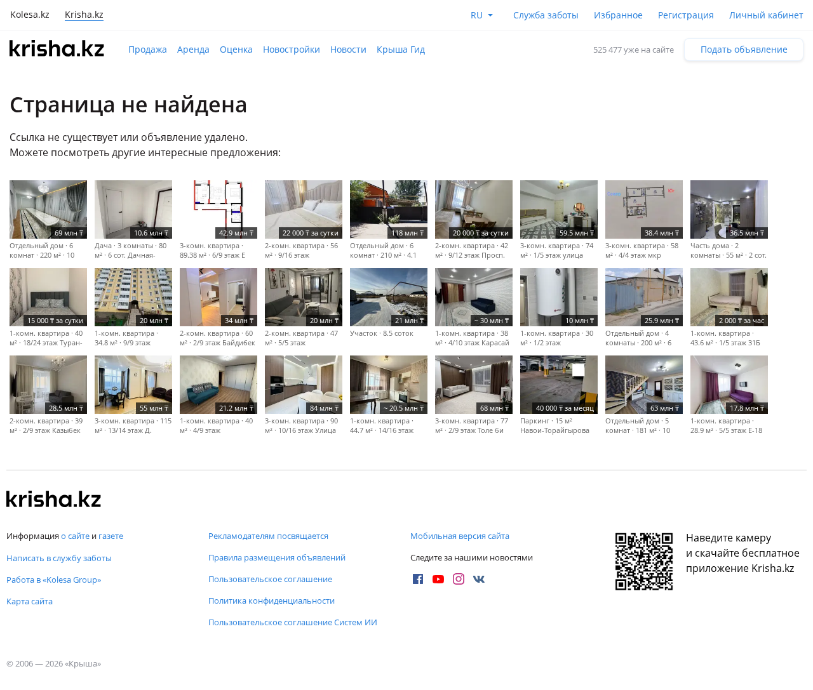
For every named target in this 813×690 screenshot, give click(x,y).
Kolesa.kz (30, 14)
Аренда (193, 49)
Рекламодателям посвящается (268, 535)
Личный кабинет (766, 15)
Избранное (618, 15)
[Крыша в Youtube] (438, 579)
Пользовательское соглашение (270, 579)
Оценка (236, 49)
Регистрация (686, 15)
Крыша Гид (401, 49)
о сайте (75, 535)
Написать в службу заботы (59, 558)
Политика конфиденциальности (271, 600)
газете (110, 535)
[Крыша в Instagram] (458, 579)
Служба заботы (546, 15)
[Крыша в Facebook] (418, 579)
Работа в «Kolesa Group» (53, 579)
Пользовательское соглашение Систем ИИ (292, 622)
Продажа (147, 49)
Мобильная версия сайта (459, 535)
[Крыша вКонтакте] (479, 579)
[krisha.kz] (54, 500)
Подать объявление (744, 49)
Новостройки (291, 49)
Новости (348, 49)
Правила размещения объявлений (277, 557)
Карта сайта (29, 601)
